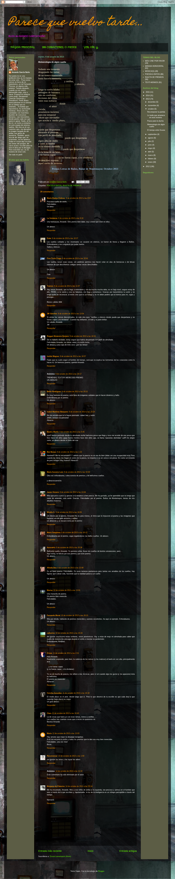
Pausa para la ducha (155, 121)
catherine (51, 633)
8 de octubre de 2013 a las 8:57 (78, 198)
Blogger (101, 871)
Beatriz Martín (53, 432)
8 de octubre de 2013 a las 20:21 (75, 391)
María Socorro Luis (55, 472)
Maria (49, 733)
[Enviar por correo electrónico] (77, 182)
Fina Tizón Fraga (54, 258)
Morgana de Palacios (56, 786)
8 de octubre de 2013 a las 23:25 (82, 412)
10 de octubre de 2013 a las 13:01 (66, 590)
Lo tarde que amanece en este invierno (156, 116)
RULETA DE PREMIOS (72, 186)
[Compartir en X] (82, 182)
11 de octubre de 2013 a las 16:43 (65, 713)
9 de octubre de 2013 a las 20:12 (74, 532)
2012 (148, 166)
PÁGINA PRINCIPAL (23, 47)
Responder (51, 210)
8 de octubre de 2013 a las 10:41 (75, 258)
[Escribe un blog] (80, 182)
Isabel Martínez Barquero (57, 412)
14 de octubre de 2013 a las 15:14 (78, 786)
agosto (151, 138)
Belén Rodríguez (54, 391)
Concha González (54, 693)
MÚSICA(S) (149, 71)
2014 (148, 95)
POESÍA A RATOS (54, 186)
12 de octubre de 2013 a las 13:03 (65, 733)
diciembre (152, 102)
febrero (151, 159)
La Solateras (52, 218)
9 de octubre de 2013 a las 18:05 (69, 512)
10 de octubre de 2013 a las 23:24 (69, 633)
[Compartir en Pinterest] (88, 182)
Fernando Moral (53, 615)
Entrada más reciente (50, 851)
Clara (49, 713)
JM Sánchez (52, 314)
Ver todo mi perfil (15, 155)
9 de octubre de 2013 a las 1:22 (69, 452)
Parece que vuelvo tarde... (75, 23)
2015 (148, 92)
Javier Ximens (53, 492)
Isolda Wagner (53, 356)
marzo (150, 155)
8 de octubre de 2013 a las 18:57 (73, 356)
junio (150, 145)
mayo (150, 148)
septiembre (152, 134)
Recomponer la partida (156, 112)
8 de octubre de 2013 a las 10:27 (65, 238)
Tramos (50, 286)
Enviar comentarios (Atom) (60, 856)
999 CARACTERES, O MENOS (59, 47)
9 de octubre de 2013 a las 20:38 (69, 547)
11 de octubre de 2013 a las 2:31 (66, 653)
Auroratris (51, 547)
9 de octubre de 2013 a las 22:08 (70, 568)
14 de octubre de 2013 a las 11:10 (69, 771)
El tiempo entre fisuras (156, 130)
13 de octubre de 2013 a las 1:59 (71, 756)
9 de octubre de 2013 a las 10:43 (77, 472)
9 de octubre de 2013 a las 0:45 (71, 432)
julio (150, 141)
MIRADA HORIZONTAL (154, 66)
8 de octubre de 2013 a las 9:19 (70, 218)
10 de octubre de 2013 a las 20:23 (74, 615)
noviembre (152, 105)
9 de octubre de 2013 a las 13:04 (73, 492)
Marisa (49, 590)
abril (150, 152)
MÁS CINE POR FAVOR (155, 61)
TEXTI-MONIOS (151, 82)
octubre (151, 109)
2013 (148, 99)
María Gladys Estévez (56, 198)
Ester (49, 238)
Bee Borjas (51, 452)
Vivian (49, 653)
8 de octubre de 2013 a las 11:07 (67, 286)
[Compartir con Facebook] (85, 182)
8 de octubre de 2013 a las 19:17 (68, 374)
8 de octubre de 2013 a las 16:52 (83, 336)
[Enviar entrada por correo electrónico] (73, 182)
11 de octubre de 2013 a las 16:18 (76, 693)
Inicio (90, 851)
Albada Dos (52, 568)
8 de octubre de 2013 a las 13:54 (71, 314)
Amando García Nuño (21, 72)
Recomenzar (52, 756)
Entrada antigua (128, 851)
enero (150, 162)
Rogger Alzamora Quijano (58, 336)
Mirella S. (51, 512)
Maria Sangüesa (53, 532)
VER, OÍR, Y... (91, 47)
